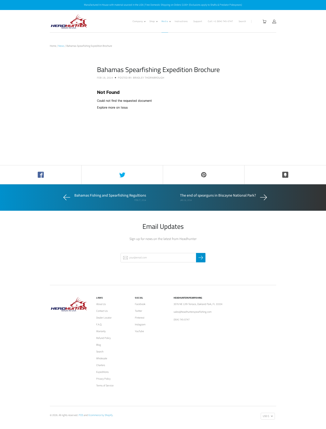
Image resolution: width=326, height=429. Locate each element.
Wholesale (101, 358)
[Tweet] (122, 174)
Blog (98, 345)
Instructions (181, 21)
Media (164, 21)
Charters (100, 365)
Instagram (140, 324)
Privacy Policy (103, 379)
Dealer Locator (103, 318)
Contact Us (102, 311)
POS (81, 415)
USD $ (266, 416)
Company (138, 21)
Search (242, 21)
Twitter (138, 311)
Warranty (101, 331)
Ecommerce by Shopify (100, 415)
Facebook (140, 304)
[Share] (41, 174)
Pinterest (139, 318)
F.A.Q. (99, 324)
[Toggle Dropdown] (145, 21)
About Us (101, 304)
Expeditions (102, 372)
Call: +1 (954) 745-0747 (220, 21)
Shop (152, 21)
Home (53, 46)
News (61, 46)
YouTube (139, 331)
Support (197, 21)
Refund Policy (103, 338)
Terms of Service (105, 386)
